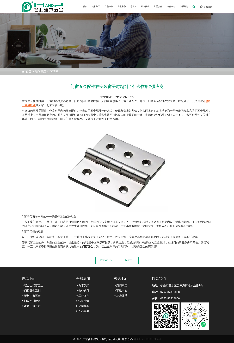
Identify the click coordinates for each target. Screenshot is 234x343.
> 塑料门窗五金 (31, 295)
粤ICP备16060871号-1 (147, 339)
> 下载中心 (120, 290)
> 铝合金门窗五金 (32, 285)
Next (128, 260)
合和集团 (96, 6)
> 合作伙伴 (82, 290)
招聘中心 (171, 6)
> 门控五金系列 (31, 290)
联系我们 (184, 6)
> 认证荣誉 (82, 300)
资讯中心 (122, 6)
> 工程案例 (82, 295)
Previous (106, 260)
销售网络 (145, 6)
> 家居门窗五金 (31, 306)
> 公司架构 (82, 306)
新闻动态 (40, 71)
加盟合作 (158, 6)
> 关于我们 (82, 285)
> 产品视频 (82, 311)
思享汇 (133, 6)
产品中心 (109, 6)
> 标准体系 (120, 295)
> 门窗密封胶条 (31, 300)
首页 (85, 6)
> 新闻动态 (120, 285)
